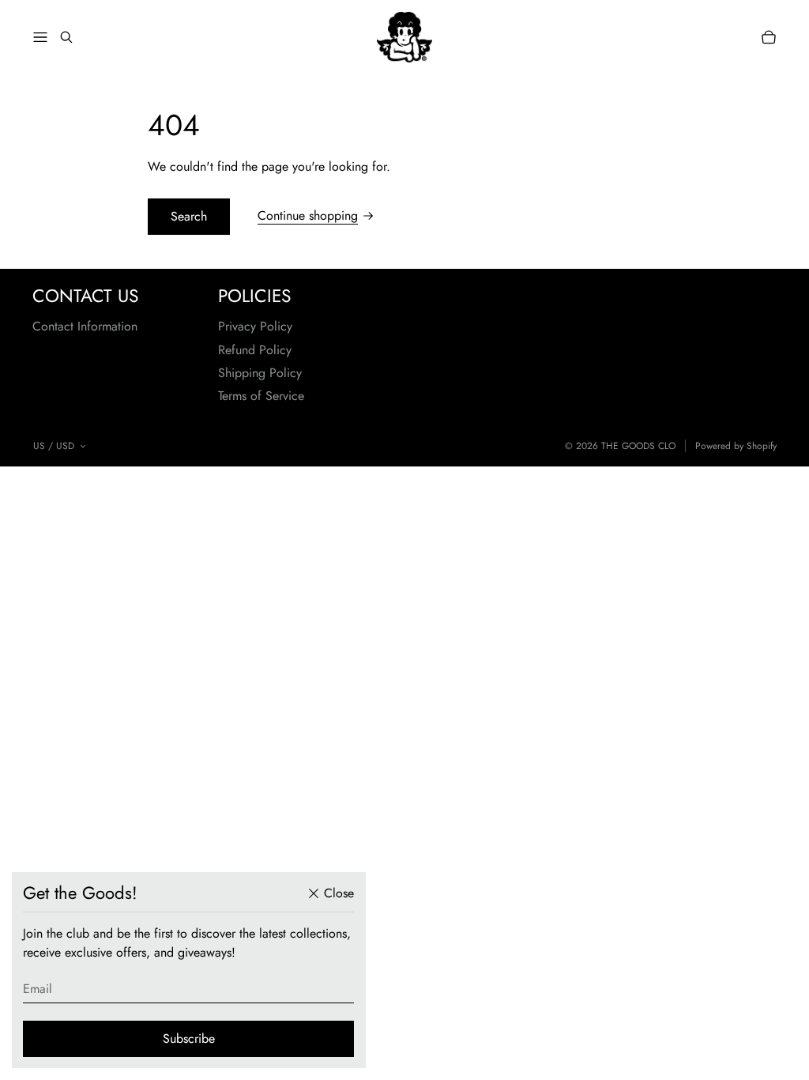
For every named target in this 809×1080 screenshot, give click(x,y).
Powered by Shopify (736, 446)
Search (189, 216)
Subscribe (189, 1038)
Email (37, 989)
